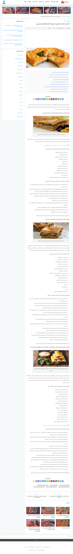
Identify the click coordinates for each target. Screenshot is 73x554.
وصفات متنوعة (41, 1)
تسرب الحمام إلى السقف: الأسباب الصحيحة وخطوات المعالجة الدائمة (14, 36)
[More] (36, 99)
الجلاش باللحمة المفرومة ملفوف (51, 487)
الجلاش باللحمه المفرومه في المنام (38, 487)
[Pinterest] (54, 99)
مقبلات (21, 105)
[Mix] (49, 99)
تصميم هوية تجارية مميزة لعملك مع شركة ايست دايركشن (50, 12)
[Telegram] (40, 99)
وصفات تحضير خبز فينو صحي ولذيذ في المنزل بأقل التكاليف (36, 12)
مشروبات (20, 95)
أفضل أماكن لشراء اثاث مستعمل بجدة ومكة (64, 12)
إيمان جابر (67, 28)
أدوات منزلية (20, 55)
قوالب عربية (30, 550)
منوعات (21, 109)
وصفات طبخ (47, 1)
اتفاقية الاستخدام (31, 547)
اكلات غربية (20, 76)
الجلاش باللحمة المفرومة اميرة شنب (42, 485)
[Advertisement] (48, 39)
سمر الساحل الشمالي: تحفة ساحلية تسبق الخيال (13, 40)
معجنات (25, 1)
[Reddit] (58, 99)
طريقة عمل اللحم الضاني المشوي (22, 12)
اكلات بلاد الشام (19, 73)
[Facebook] (63, 99)
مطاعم (21, 98)
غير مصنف (20, 84)
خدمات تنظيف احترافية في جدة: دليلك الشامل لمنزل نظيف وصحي (13, 26)
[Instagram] (43, 99)
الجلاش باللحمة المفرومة (54, 485)
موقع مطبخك (57, 109)
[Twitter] (60, 99)
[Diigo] (45, 99)
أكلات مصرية (66, 21)
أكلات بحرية (20, 62)
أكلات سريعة (35, 1)
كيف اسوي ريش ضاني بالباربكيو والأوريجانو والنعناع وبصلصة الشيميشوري (8, 11)
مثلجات (21, 87)
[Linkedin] (56, 99)
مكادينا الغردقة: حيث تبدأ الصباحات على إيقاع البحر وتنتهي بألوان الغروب (12, 44)
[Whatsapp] (47, 99)
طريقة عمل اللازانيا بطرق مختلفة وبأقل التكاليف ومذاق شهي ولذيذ (54, 425)
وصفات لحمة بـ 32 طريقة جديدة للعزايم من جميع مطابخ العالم (55, 145)
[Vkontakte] (38, 99)
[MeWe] (52, 99)
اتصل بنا (25, 547)
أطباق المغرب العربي (54, 1)
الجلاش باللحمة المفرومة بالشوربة (64, 487)
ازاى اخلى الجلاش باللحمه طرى (64, 485)
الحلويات (29, 1)
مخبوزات (20, 91)
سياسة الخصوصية (39, 547)
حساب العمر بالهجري (47, 547)
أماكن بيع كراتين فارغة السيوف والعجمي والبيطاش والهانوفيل (13, 31)
